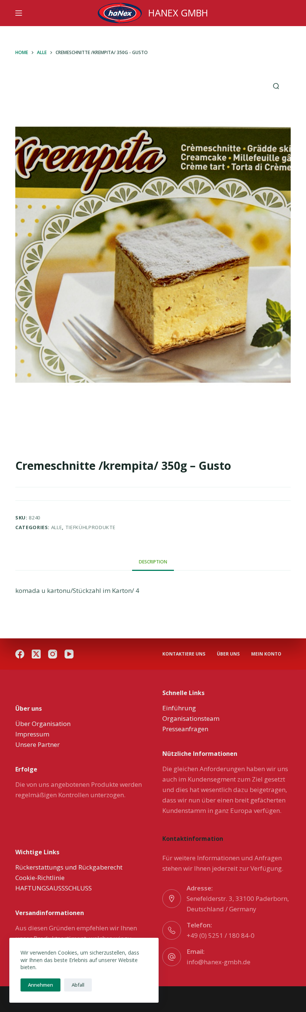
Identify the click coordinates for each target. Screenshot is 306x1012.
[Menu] (18, 13)
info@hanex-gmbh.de (218, 962)
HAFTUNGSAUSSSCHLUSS (53, 888)
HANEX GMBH (178, 12)
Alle (56, 527)
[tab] (153, 562)
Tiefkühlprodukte (90, 527)
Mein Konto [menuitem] (266, 654)
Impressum (32, 734)
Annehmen (40, 984)
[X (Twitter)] (36, 654)
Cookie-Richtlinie (40, 877)
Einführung (179, 708)
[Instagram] (52, 654)
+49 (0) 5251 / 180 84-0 (221, 935)
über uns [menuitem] (228, 654)
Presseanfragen (185, 729)
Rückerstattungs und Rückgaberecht (68, 867)
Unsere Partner (37, 744)
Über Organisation (43, 723)
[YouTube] (69, 654)
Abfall (78, 984)
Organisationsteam (190, 718)
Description (153, 562)
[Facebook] (19, 654)
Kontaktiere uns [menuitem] (183, 654)
